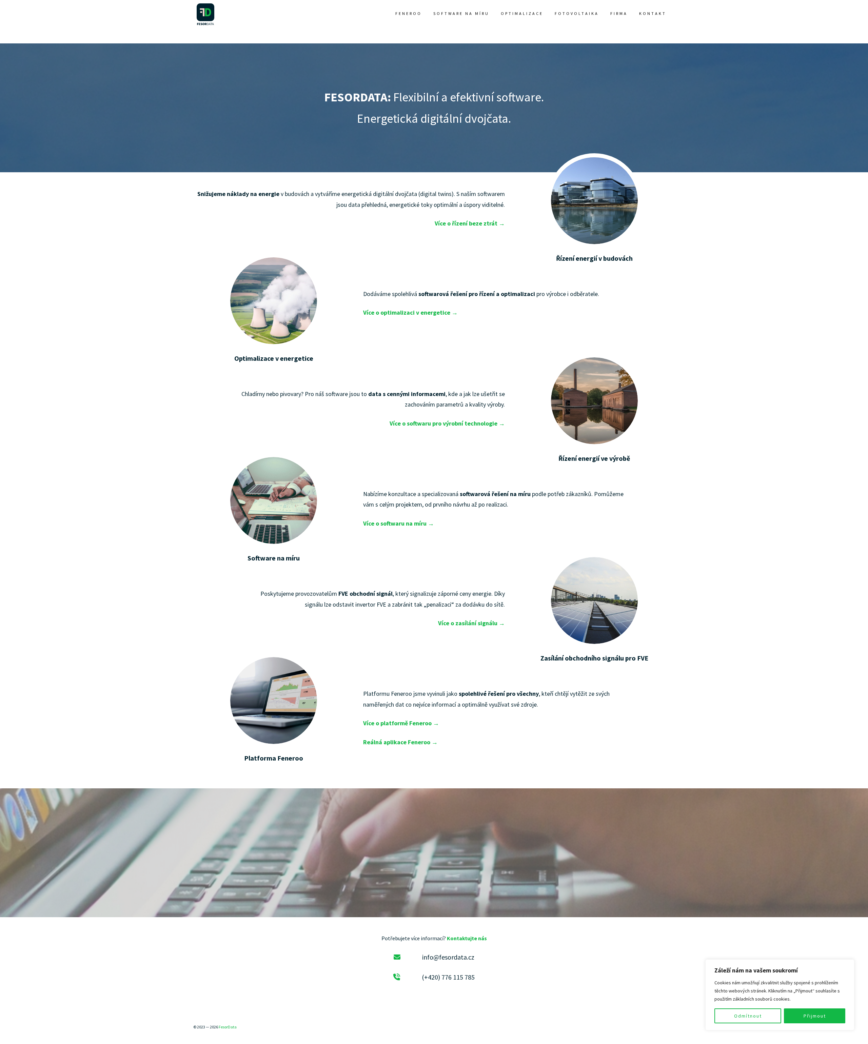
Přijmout (815, 1016)
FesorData (228, 1026)
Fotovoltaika (577, 13)
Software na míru (461, 13)
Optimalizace (522, 13)
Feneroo (408, 13)
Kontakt (652, 13)
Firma (619, 13)
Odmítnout (748, 1016)
